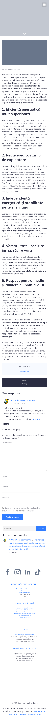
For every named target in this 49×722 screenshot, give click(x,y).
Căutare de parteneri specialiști (25, 634)
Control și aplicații (24, 617)
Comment (7, 442)
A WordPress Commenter (23, 400)
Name (5, 476)
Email (5, 487)
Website (5, 497)
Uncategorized (24, 371)
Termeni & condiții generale (24, 589)
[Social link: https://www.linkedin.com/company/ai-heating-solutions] (29, 572)
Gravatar (36, 419)
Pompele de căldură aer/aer (24, 612)
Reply (6, 424)
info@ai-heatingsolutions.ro (27, 714)
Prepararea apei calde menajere (24, 613)
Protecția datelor (24, 592)
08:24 (20, 69)
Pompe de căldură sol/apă (24, 610)
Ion (3, 69)
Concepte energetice (24, 615)
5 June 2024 (11, 69)
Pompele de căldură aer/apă (24, 608)
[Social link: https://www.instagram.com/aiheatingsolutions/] (19, 572)
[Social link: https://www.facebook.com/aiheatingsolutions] (9, 572)
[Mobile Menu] (44, 5)
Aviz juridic (24, 591)
